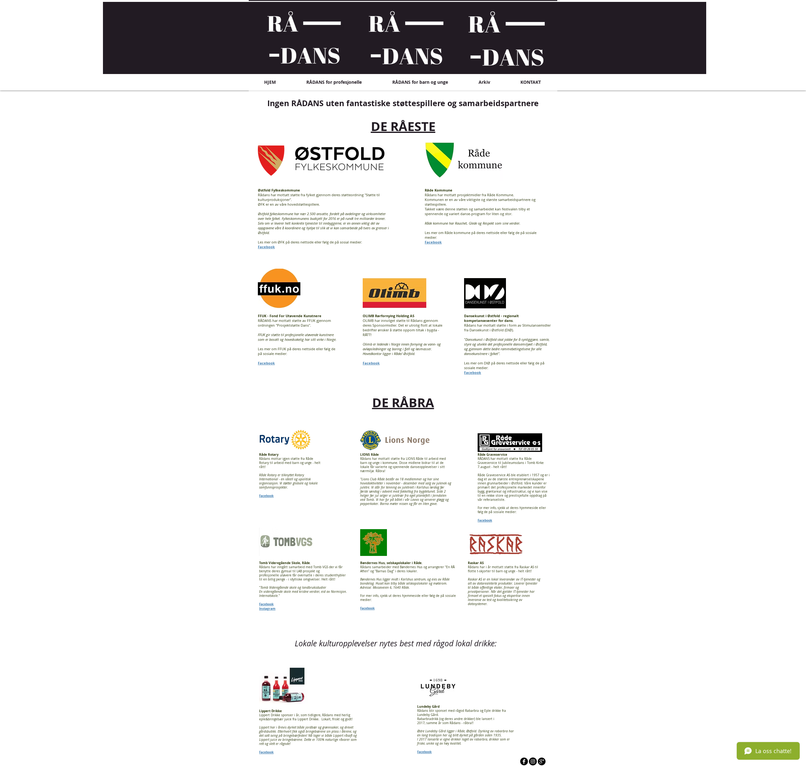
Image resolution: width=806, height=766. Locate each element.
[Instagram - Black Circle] (533, 761)
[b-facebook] (524, 761)
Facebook (266, 246)
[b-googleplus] (542, 761)
